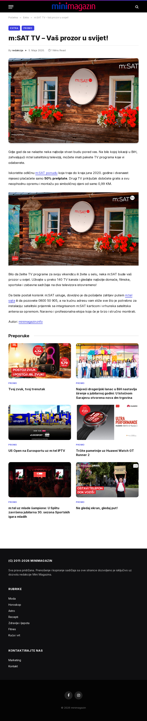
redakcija (17, 50)
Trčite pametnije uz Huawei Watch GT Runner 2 (105, 453)
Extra (14, 28)
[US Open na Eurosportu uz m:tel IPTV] (39, 422)
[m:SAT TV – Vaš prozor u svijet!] (73, 100)
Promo (28, 28)
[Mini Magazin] (73, 7)
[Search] (137, 6)
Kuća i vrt (14, 635)
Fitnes (12, 629)
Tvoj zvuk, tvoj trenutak (26, 389)
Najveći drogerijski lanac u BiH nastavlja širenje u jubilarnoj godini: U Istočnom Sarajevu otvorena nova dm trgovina (106, 393)
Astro (11, 610)
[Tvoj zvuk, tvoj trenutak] (39, 360)
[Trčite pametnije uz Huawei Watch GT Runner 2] (107, 422)
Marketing (14, 660)
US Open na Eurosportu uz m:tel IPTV (36, 451)
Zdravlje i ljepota (18, 623)
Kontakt (13, 666)
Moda (12, 598)
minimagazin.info (31, 322)
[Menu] (10, 6)
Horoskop (14, 604)
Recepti (13, 617)
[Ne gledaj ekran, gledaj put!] (107, 479)
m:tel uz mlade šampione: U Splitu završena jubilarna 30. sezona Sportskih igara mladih (39, 512)
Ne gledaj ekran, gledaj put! (97, 508)
